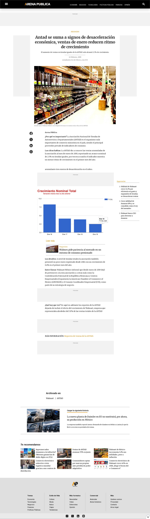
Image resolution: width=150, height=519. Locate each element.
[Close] (87, 244)
